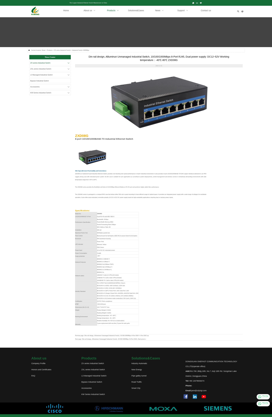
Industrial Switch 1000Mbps (80, 50)
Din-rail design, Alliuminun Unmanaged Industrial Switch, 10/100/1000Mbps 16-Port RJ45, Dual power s (114, 339)
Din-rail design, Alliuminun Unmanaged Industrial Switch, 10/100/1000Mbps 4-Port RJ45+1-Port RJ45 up (116, 335)
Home (43, 50)
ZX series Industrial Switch (62, 50)
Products (49, 50)
